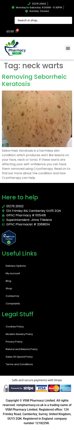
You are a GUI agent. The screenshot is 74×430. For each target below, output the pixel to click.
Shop (9, 288)
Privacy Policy (14, 341)
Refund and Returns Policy (22, 349)
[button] (68, 48)
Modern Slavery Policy (19, 334)
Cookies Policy (15, 326)
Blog (8, 281)
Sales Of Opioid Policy (19, 357)
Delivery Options (16, 266)
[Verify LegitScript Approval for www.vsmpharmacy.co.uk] (9, 244)
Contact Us (12, 296)
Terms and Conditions (19, 364)
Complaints (13, 303)
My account (13, 273)
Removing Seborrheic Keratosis (34, 80)
